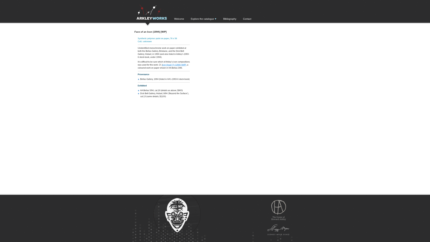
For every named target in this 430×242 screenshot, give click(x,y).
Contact (247, 18)
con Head (167, 65)
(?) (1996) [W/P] (179, 65)
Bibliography (229, 18)
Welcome (179, 18)
